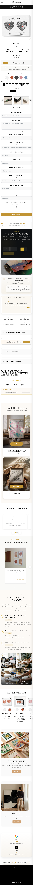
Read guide (22, 223)
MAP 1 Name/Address (16, 134)
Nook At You (16, 867)
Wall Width (6, 244)
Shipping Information (12, 352)
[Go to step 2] (16, 532)
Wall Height (15, 244)
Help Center (16, 871)
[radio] (7, 78)
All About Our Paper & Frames (15, 332)
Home (16, 46)
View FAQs (16, 822)
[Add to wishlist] (10, 698)
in (25, 249)
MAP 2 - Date (16, 193)
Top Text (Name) (16, 112)
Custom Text (16, 120)
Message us (23, 225)
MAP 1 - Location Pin (16, 142)
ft (22, 249)
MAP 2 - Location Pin (16, 175)
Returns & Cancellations (13, 361)
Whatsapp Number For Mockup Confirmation (16, 204)
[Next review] (30, 567)
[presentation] (30, 101)
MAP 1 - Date (16, 160)
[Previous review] (3, 567)
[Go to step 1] (15, 532)
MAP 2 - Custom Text (16, 185)
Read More (15, 380)
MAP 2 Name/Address (16, 168)
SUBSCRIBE (16, 879)
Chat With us (16, 875)
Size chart (17, 107)
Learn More (25, 391)
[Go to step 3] (17, 532)
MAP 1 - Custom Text (16, 152)
